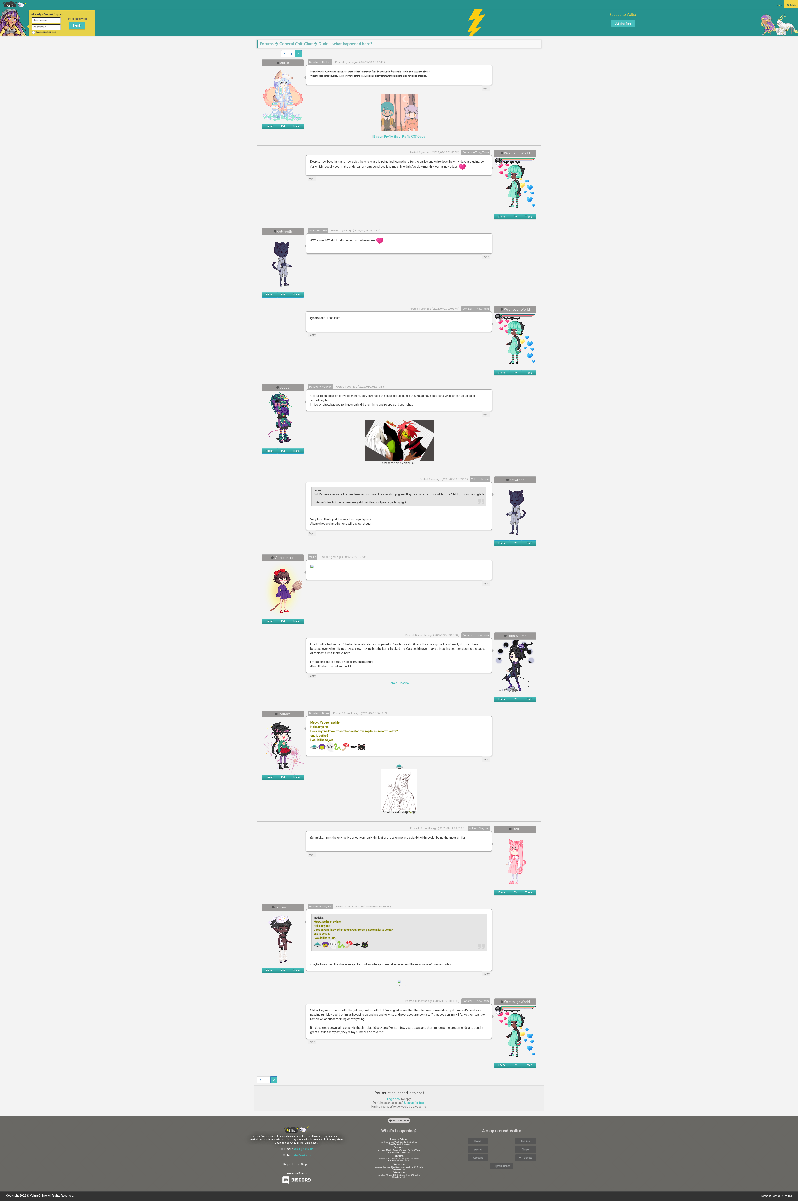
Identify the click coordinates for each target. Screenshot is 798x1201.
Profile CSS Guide (413, 136)
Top (789, 1196)
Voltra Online (15, 4)
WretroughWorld (517, 153)
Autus (284, 63)
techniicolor (284, 907)
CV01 (516, 829)
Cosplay (404, 683)
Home (778, 5)
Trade (296, 126)
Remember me (46, 32)
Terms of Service (770, 1196)
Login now (393, 1099)
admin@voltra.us (303, 1149)
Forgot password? (77, 18)
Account (478, 1157)
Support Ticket (502, 1166)
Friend (269, 126)
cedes (284, 387)
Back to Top (400, 1120)
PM (283, 126)
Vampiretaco (285, 558)
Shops (525, 1149)
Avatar (478, 1149)
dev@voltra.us (302, 1155)
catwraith (284, 231)
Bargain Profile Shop (386, 136)
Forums (791, 5)
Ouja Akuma (516, 636)
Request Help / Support (296, 1164)
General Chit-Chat (296, 44)
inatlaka (284, 714)
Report (486, 88)
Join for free (623, 23)
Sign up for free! (414, 1102)
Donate (527, 1157)
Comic (393, 683)
